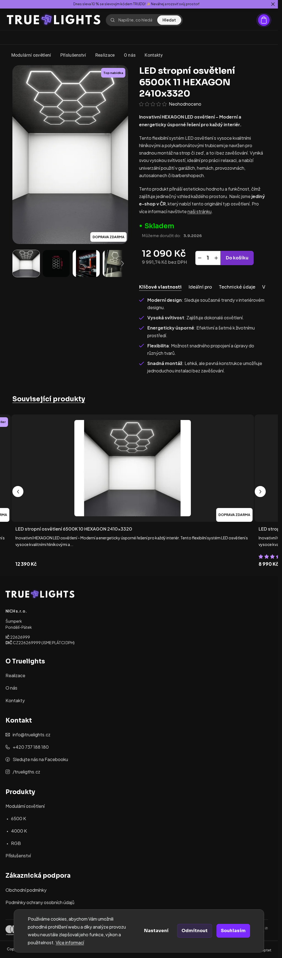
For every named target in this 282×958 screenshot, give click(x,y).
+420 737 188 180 (31, 747)
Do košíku (237, 258)
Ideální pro (200, 287)
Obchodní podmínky (26, 890)
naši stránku (200, 211)
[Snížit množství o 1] (200, 258)
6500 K (18, 818)
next (260, 491)
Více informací (70, 942)
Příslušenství (18, 855)
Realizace (15, 675)
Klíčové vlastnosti (160, 287)
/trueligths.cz (26, 772)
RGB (16, 843)
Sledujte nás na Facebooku (40, 759)
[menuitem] (31, 55)
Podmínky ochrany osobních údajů (40, 902)
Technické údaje (237, 287)
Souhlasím (233, 931)
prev (17, 491)
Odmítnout (194, 931)
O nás (11, 688)
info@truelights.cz (31, 734)
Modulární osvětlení (25, 806)
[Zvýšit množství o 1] (216, 258)
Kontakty (15, 700)
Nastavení (156, 931)
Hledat (169, 19)
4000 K (19, 831)
